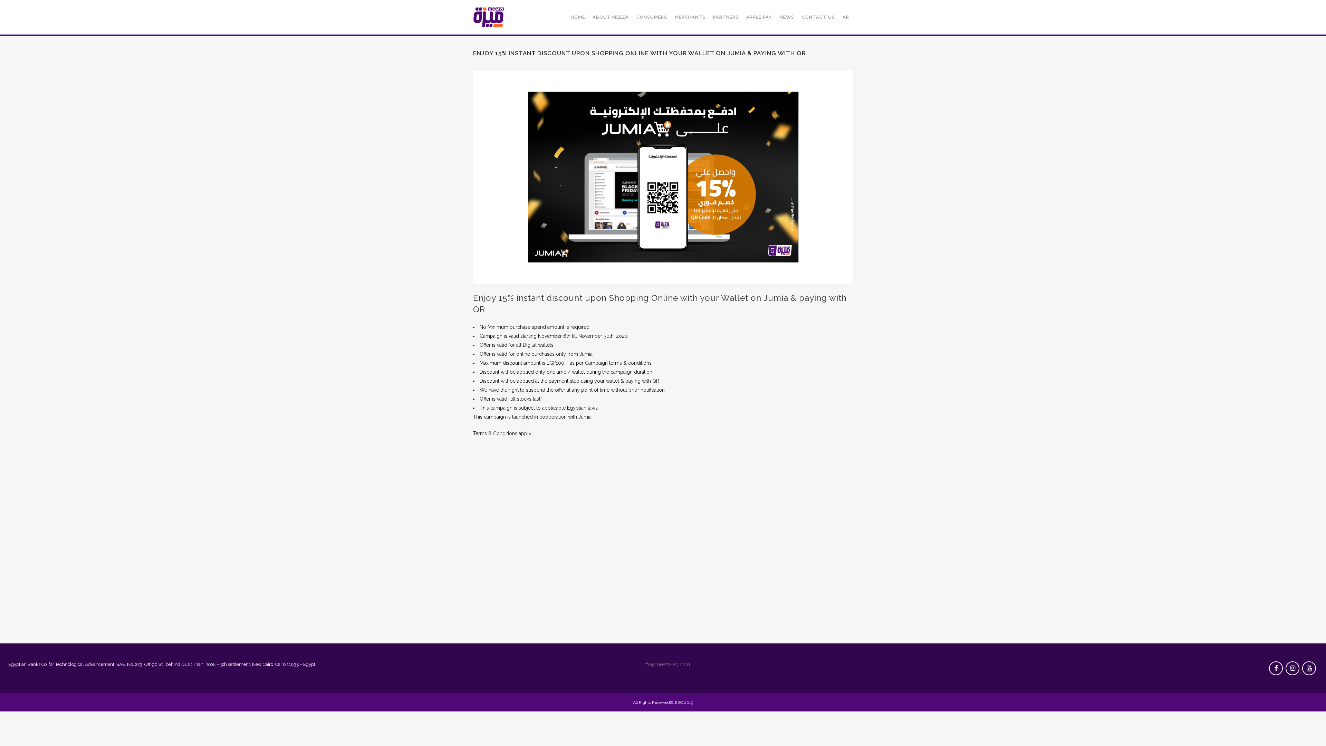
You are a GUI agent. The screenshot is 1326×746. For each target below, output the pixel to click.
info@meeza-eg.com (666, 664)
